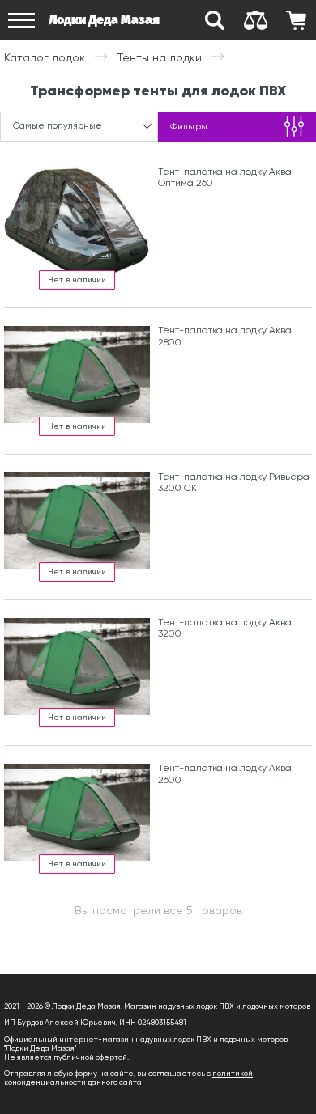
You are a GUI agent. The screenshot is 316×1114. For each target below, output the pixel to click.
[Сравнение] (255, 20)
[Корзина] (295, 20)
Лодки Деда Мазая (104, 20)
